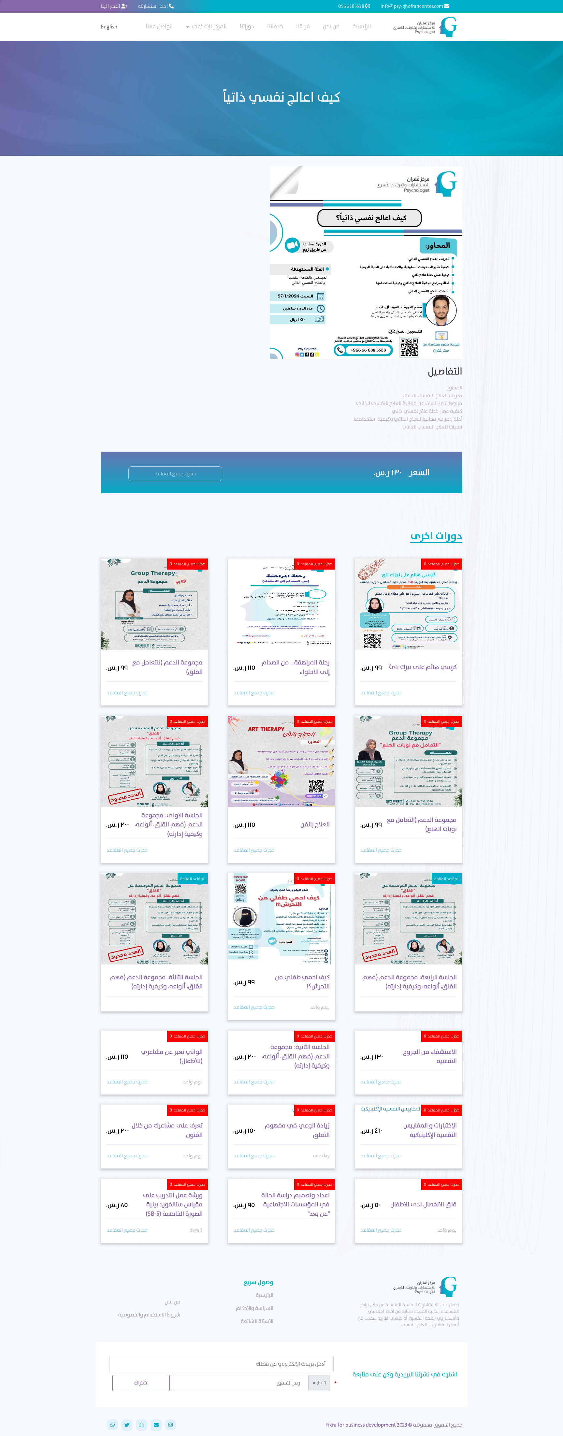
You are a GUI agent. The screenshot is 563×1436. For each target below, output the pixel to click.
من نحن (331, 26)
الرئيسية (362, 26)
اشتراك (141, 1382)
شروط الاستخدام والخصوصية (149, 1314)
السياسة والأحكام (254, 1308)
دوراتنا (247, 26)
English (109, 26)
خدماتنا (275, 26)
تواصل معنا (158, 26)
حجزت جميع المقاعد (175, 473)
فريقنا (303, 26)
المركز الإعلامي (209, 26)
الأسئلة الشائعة (257, 1321)
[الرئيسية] (424, 26)
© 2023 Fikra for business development (368, 1424)
